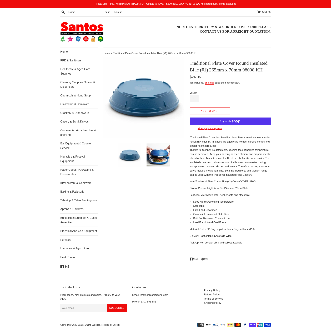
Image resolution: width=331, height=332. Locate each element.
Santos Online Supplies (89, 325)
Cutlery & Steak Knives (74, 121)
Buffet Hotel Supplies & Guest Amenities (78, 220)
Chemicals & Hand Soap (75, 95)
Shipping (209, 82)
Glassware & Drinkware (74, 104)
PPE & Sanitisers (71, 60)
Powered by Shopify (110, 325)
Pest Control (68, 257)
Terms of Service (213, 298)
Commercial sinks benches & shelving (78, 132)
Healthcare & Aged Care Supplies (75, 71)
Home (64, 51)
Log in (106, 12)
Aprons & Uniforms (71, 209)
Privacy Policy (212, 290)
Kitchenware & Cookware (76, 183)
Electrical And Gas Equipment (78, 231)
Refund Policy (212, 294)
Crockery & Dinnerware (74, 112)
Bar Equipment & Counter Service (76, 145)
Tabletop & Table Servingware (78, 200)
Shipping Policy (212, 302)
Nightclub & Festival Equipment (72, 159)
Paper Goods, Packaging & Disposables (77, 172)
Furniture (65, 239)
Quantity (193, 93)
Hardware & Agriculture (74, 248)
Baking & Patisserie (72, 191)
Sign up (118, 12)
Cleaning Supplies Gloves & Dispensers (77, 84)
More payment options (210, 128)
